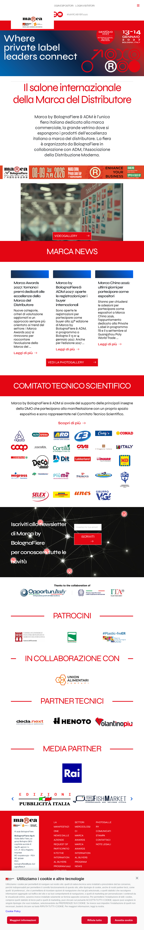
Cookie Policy (13, 911)
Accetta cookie (124, 920)
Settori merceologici (82, 827)
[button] (137, 878)
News (78, 866)
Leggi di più (23, 353)
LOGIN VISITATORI (84, 5)
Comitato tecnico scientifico (72, 386)
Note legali (103, 844)
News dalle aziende (61, 837)
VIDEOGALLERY (66, 236)
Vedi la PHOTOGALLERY (66, 362)
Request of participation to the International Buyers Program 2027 (62, 855)
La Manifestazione (61, 827)
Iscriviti (87, 537)
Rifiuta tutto (94, 920)
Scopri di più (69, 423)
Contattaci (103, 839)
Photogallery (103, 824)
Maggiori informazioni (23, 920)
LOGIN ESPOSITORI (63, 5)
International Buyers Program (82, 857)
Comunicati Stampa (103, 833)
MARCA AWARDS (80, 837)
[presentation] (12, 799)
